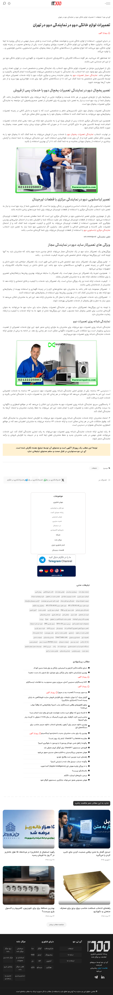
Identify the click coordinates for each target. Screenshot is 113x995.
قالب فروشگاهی (48, 592)
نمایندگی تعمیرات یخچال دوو (80, 134)
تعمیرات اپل (85, 637)
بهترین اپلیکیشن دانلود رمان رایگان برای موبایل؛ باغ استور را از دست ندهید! (57, 672)
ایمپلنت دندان (38, 637)
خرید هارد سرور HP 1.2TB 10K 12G (56, 606)
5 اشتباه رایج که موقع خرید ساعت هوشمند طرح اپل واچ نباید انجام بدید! (58, 712)
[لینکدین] (102, 977)
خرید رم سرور (75, 642)
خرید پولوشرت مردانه (37, 597)
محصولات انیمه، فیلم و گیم (80, 624)
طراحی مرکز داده (59, 592)
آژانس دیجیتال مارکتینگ (32, 601)
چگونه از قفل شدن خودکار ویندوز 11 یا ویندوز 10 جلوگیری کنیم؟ (62, 743)
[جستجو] (4, 3)
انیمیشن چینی (33, 642)
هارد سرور (74, 615)
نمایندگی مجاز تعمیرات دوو (85, 75)
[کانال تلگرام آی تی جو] (56, 560)
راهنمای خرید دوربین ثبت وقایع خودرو (72, 757)
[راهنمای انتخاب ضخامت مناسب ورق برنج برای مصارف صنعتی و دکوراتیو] (84, 885)
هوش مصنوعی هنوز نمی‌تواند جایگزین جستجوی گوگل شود (63, 780)
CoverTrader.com (61, 637)
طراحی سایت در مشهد (82, 633)
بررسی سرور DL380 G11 (63, 624)
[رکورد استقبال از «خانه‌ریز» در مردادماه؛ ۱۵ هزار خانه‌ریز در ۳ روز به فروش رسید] (28, 829)
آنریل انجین (33, 610)
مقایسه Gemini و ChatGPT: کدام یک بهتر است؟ (68, 738)
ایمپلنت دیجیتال (64, 642)
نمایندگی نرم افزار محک (67, 601)
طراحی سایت (42, 610)
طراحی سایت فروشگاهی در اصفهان (60, 619)
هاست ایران (102, 968)
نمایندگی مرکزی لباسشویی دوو (97, 230)
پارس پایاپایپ (76, 651)
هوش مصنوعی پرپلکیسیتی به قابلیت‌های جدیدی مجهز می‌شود (62, 752)
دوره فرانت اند (62, 647)
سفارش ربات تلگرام (38, 606)
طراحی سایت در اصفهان (53, 597)
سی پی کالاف (51, 628)
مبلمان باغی (65, 615)
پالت (54, 647)
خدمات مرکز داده (84, 592)
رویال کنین (38, 592)
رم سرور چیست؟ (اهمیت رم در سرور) (72, 692)
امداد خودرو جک (38, 633)
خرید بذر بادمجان (84, 615)
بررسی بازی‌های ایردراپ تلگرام (75, 775)
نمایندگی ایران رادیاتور (82, 610)
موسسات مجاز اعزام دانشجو (33, 647)
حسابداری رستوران (74, 637)
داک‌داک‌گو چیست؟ (79, 771)
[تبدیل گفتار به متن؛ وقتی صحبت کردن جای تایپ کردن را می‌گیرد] (84, 829)
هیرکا (46, 619)
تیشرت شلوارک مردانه (82, 601)
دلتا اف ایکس (84, 642)
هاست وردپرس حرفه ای (69, 597)
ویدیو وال (60, 628)
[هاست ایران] (56, 571)
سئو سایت (85, 651)
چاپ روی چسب (49, 633)
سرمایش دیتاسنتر (71, 592)
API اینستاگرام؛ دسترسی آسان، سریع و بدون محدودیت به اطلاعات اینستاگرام (56, 682)
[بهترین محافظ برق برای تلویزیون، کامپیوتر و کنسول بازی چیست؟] (28, 885)
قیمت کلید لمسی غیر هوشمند (50, 601)
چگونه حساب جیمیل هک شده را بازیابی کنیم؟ (69, 761)
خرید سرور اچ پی (40, 628)
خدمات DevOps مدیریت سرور (48, 642)
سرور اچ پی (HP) (49, 624)
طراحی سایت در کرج (61, 633)
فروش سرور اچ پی (83, 597)
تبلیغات (94, 468)
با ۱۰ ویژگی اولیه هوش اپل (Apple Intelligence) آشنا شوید (64, 766)
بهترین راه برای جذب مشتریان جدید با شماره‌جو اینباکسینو (64, 733)
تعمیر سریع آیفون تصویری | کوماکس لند (76, 628)
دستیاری (71, 633)
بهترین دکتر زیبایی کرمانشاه (81, 619)
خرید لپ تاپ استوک (36, 624)
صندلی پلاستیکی (45, 615)
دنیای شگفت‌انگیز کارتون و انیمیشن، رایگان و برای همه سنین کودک (60, 668)
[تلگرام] (95, 977)
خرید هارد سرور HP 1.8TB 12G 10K (78, 606)
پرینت (41, 619)
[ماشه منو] (106, 3)
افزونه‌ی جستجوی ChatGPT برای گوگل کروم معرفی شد (65, 747)
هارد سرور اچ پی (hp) (67, 610)
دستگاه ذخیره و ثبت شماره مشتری (78, 647)
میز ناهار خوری (56, 615)
